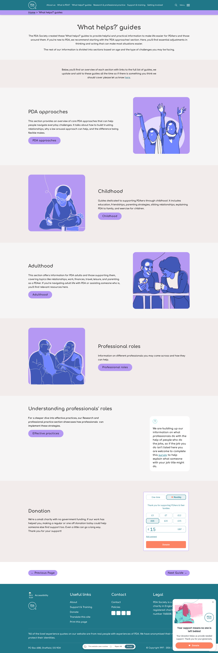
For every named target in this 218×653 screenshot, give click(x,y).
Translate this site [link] (80, 617)
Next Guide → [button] (177, 572)
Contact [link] (116, 602)
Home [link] (31, 12)
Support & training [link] (136, 5)
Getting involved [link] (155, 5)
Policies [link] (115, 607)
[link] (32, 8)
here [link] (127, 77)
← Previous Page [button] (43, 572)
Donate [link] (74, 612)
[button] (176, 5)
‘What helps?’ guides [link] (81, 5)
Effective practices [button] (46, 433)
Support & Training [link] (81, 607)
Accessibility (41, 595)
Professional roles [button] (115, 367)
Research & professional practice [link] (109, 5)
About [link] (73, 602)
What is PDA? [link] (63, 5)
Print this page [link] (78, 622)
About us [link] (51, 5)
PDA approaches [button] (44, 140)
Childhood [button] (109, 216)
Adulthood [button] (40, 294)
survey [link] (162, 455)
